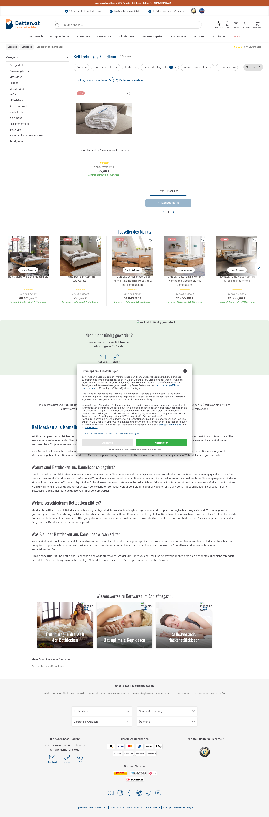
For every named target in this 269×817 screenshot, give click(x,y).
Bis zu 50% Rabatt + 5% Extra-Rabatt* (130, 3)
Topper (14, 82)
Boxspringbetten (60, 36)
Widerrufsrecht (116, 807)
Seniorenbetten (165, 693)
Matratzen (83, 36)
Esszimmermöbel (20, 123)
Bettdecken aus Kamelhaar (48, 666)
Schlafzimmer (126, 36)
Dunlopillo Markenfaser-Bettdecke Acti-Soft (104, 150)
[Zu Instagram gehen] (120, 793)
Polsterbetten (96, 693)
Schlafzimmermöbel (56, 693)
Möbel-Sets (16, 100)
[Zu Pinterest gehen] (139, 793)
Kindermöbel (178, 36)
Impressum (81, 807)
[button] (259, 266)
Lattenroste (104, 36)
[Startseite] (23, 25)
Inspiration (219, 36)
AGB (91, 807)
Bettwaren (199, 36)
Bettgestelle (36, 36)
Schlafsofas (218, 693)
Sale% (236, 36)
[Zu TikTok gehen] (149, 793)
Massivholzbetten (119, 693)
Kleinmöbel (16, 117)
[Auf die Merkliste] (128, 93)
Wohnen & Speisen (153, 36)
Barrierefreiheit (153, 807)
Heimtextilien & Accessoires (26, 135)
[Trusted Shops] (193, 11)
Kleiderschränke (19, 106)
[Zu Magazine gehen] (111, 793)
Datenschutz (101, 807)
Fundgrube (16, 141)
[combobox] (253, 67)
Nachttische (17, 112)
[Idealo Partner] (202, 11)
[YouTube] (158, 793)
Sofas (13, 94)
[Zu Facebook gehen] (130, 793)
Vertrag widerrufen (135, 807)
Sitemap (166, 807)
